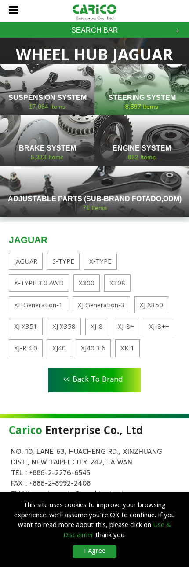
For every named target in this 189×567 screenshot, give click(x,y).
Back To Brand (93, 379)
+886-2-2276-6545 (59, 473)
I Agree (94, 551)
